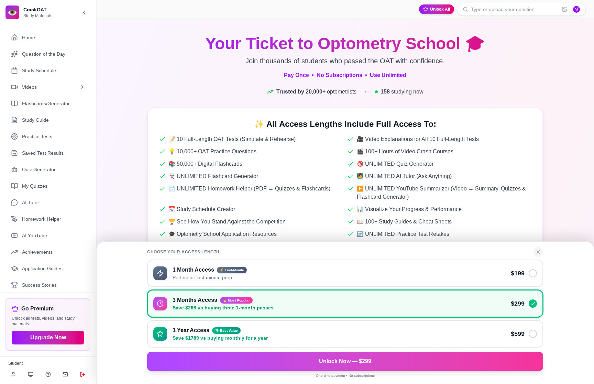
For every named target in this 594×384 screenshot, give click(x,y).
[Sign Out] (82, 374)
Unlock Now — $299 (345, 361)
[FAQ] (48, 374)
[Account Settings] (13, 374)
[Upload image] (564, 9)
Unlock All (440, 9)
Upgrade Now (48, 337)
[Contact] (65, 374)
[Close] (538, 252)
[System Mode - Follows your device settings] (30, 374)
